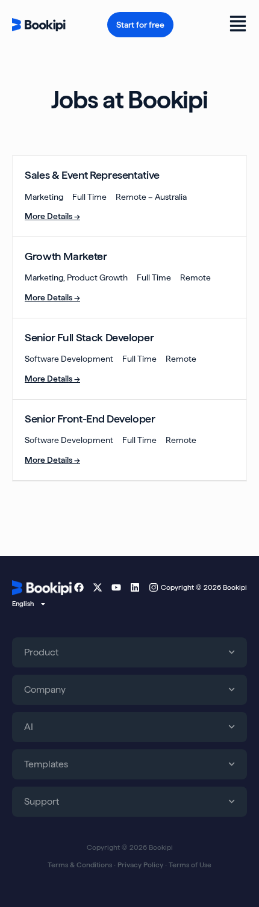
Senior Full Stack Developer (89, 337)
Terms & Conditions (80, 865)
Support (41, 801)
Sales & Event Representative (92, 175)
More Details (49, 216)
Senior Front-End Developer (90, 418)
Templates (46, 764)
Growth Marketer (66, 256)
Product (41, 652)
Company (45, 689)
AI (28, 726)
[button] (230, 24)
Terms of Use (190, 865)
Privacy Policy (140, 865)
